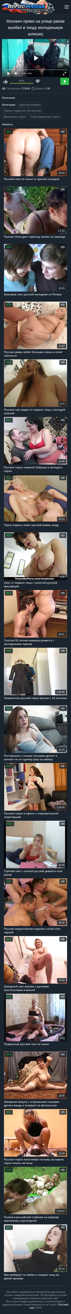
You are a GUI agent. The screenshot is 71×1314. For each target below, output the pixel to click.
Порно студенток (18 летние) (22, 110)
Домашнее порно (15, 116)
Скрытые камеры (30, 104)
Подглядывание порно (45, 116)
